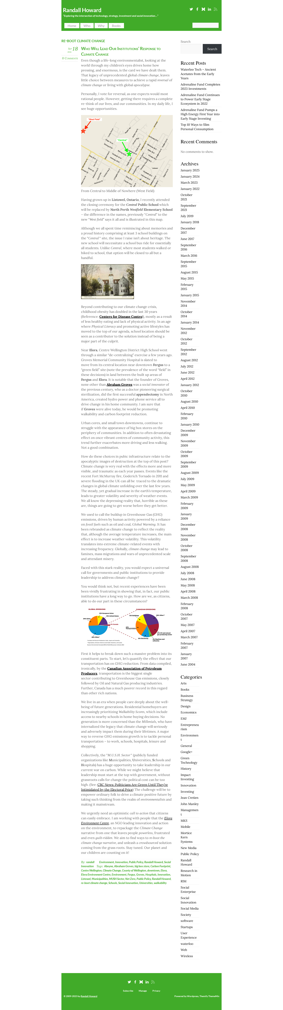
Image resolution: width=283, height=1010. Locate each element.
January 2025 (190, 170)
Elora (164, 870)
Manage (143, 990)
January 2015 (190, 295)
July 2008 (187, 573)
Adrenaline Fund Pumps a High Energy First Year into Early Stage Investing (200, 114)
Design (186, 706)
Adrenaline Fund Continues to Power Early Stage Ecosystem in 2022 (200, 99)
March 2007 (189, 637)
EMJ (184, 718)
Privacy (156, 990)
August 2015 (189, 272)
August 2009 (190, 473)
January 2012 (190, 385)
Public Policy (136, 862)
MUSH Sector (116, 879)
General (186, 746)
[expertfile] (203, 8)
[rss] (215, 8)
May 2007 (188, 625)
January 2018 (190, 222)
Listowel (86, 879)
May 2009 (188, 485)
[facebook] (197, 8)
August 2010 (189, 401)
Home (72, 26)
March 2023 (189, 182)
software (187, 921)
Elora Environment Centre (96, 874)
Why (101, 26)
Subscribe (128, 990)
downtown (153, 870)
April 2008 (188, 591)
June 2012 (187, 372)
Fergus (131, 874)
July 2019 (187, 216)
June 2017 (187, 239)
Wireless (187, 956)
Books (116, 26)
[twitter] (191, 8)
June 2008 (188, 579)
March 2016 (189, 256)
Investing (187, 792)
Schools (112, 883)
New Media (189, 848)
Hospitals (150, 874)
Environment (106, 862)
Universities (146, 883)
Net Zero (130, 879)
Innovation (121, 862)
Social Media (190, 908)
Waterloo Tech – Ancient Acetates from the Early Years (198, 73)
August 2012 (189, 360)
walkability (160, 883)
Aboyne (108, 866)
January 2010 (190, 424)
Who (87, 26)
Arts (184, 683)
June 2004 (188, 664)
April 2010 (188, 408)
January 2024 (190, 176)
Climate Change (112, 870)
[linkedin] (209, 8)
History (186, 769)
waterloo (187, 944)
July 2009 (187, 479)
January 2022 (190, 189)
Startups (187, 927)
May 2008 (188, 585)
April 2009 (188, 491)
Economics (189, 712)
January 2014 (190, 322)
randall (90, 862)
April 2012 (188, 379)
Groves (140, 874)
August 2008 (190, 567)
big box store (142, 866)
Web (184, 950)
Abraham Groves (123, 866)
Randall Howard (153, 862)
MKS (184, 821)
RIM (183, 881)
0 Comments (70, 58)
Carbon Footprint (160, 866)
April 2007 (188, 631)
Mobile (185, 827)
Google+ (186, 752)
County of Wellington (134, 870)
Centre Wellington (91, 870)
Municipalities (100, 879)
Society (186, 915)
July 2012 (187, 366)
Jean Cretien (189, 798)
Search (185, 41)
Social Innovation (128, 883)
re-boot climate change (94, 883)
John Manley (190, 804)
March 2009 (189, 497)
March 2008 (189, 598)
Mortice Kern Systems (187, 837)
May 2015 (187, 278)
